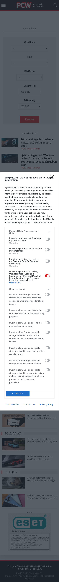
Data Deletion (12, 404)
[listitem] (29, 232)
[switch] (47, 239)
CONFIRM (17, 393)
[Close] (53, 178)
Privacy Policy (46, 404)
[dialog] (29, 291)
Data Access (29, 404)
